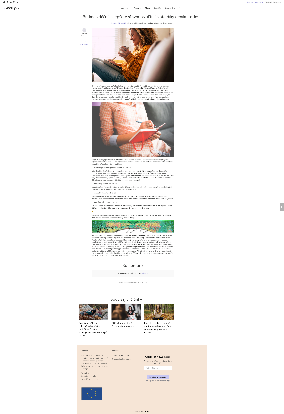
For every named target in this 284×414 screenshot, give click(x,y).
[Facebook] (4, 2)
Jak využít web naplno (89, 379)
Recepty (137, 8)
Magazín (124, 8)
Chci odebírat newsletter (157, 377)
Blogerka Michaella (84, 35)
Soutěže (157, 8)
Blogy (147, 8)
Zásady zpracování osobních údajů (158, 380)
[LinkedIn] (7, 2)
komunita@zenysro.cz (122, 359)
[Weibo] (17, 2)
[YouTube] (11, 2)
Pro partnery (85, 373)
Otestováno (170, 8)
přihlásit (145, 273)
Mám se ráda (122, 23)
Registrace (277, 2)
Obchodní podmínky (88, 376)
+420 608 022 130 (121, 355)
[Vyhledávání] (179, 8)
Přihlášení (268, 2)
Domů (113, 23)
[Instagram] (14, 2)
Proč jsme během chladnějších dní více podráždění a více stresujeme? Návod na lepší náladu (93, 329)
